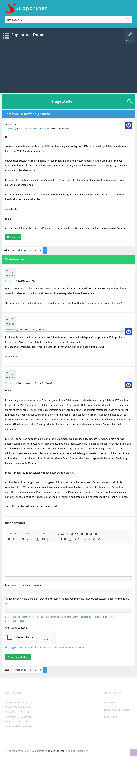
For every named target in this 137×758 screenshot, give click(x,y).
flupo (29, 330)
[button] (15, 533)
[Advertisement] (68, 66)
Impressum (110, 702)
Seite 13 (18, 721)
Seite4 (18, 707)
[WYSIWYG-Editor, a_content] (68, 559)
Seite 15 (9, 726)
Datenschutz (111, 717)
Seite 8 (25, 712)
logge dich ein (16, 647)
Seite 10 (17, 716)
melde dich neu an (36, 647)
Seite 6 (9, 712)
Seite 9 (9, 716)
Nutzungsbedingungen (117, 709)
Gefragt (8, 129)
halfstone (46, 129)
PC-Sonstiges (31, 129)
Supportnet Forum (27, 35)
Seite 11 (27, 716)
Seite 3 (10, 707)
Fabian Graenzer (56, 751)
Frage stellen (63, 101)
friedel (32, 383)
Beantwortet (10, 281)
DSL (47, 146)
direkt (28, 726)
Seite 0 (9, 702)
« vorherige (19, 250)
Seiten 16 (19, 726)
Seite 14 (27, 721)
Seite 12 (9, 721)
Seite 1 (17, 702)
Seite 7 (17, 712)
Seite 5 (26, 707)
